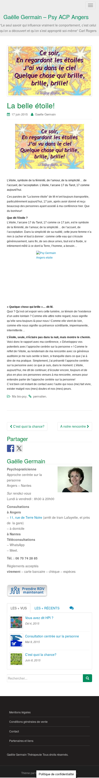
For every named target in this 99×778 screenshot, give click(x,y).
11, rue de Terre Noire (26, 517)
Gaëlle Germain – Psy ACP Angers (46, 17)
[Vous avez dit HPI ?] (16, 622)
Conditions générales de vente (28, 721)
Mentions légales (20, 712)
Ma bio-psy (19, 396)
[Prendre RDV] (27, 590)
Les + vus (19, 608)
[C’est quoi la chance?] (16, 659)
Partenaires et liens (21, 741)
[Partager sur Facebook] (10, 448)
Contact (14, 731)
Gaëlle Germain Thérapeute (24, 754)
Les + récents (47, 608)
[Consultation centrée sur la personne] (16, 640)
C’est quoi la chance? (28, 426)
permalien (39, 396)
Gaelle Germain (45, 114)
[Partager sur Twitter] (19, 448)
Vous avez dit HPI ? (39, 617)
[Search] (87, 678)
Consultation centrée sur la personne (52, 636)
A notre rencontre (73, 426)
